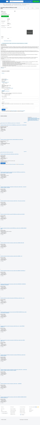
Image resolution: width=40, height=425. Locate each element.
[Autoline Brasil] (3, 1)
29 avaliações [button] (3, 81)
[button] (22, 8)
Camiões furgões (32, 119)
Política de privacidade (13, 410)
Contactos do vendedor (4, 411)
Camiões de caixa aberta (34, 118)
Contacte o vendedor (5, 16)
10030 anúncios (6, 79)
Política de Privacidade (14, 110)
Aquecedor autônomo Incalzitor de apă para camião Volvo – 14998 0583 (11, 383)
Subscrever (3, 163)
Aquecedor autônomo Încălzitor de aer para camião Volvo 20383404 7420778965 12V (13, 270)
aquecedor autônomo (8, 19)
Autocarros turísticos (33, 120)
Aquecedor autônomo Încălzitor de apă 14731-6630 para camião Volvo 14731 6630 (12, 214)
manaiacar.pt (3, 90)
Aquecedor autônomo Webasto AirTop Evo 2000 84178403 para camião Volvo (12, 139)
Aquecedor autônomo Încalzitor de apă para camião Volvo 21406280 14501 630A (12, 242)
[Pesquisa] (10, 1)
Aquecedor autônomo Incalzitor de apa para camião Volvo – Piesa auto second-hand (13, 200)
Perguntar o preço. (4, 13)
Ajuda (1, 410)
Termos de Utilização (22, 110)
